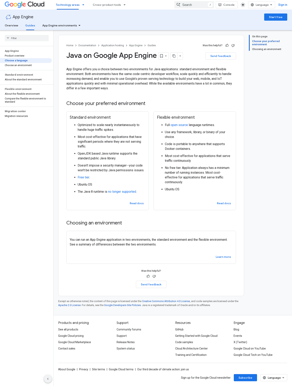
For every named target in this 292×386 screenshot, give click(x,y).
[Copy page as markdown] (174, 56)
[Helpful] (227, 45)
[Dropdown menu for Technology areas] (84, 5)
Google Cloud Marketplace (74, 342)
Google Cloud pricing (71, 335)
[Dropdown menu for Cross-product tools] (126, 5)
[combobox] (194, 4)
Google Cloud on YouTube (250, 348)
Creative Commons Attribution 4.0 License (166, 301)
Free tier (83, 177)
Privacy (83, 369)
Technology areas (68, 5)
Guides (30, 25)
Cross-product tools (107, 5)
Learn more (223, 257)
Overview (11, 25)
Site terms (98, 369)
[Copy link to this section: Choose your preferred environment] (149, 103)
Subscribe (245, 377)
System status (126, 348)
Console (229, 5)
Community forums (129, 329)
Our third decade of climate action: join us (163, 369)
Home (69, 45)
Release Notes (126, 342)
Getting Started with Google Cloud (196, 335)
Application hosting (112, 45)
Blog (236, 329)
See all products (68, 329)
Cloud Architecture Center (191, 348)
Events (238, 335)
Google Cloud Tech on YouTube (253, 354)
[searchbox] (27, 38)
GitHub (179, 329)
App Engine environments (59, 25)
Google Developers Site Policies (122, 305)
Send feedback (220, 56)
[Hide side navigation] (48, 379)
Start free (275, 17)
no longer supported (122, 191)
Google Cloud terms (121, 369)
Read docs (137, 203)
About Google (66, 369)
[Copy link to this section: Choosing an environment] (126, 223)
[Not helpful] (233, 45)
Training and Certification (191, 354)
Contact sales (66, 348)
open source (179, 125)
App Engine (23, 16)
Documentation (87, 45)
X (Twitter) (240, 342)
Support (122, 335)
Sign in (282, 4)
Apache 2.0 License (69, 305)
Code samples (184, 342)
